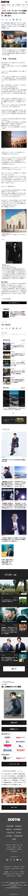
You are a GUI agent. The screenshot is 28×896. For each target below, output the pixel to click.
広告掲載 (6, 871)
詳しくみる (14, 807)
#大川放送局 (7, 324)
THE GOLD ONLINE (15, 868)
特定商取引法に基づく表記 (8, 873)
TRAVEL (14, 844)
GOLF (23, 4)
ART (18, 844)
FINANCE (19, 849)
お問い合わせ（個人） (20, 873)
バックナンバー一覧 (14, 764)
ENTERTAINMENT (11, 849)
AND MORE (14, 851)
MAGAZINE (18, 836)
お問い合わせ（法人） (11, 875)
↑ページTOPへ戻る (6, 298)
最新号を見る (14, 722)
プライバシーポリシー (14, 871)
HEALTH (9, 847)
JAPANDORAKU (16, 866)
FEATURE (10, 826)
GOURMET (18, 4)
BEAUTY (15, 847)
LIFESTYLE (11, 833)
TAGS (14, 839)
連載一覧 (14, 669)
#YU (3, 324)
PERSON (3, 4)
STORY (18, 833)
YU (3, 24)
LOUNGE (9, 836)
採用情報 (19, 875)
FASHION (8, 844)
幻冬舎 (21, 868)
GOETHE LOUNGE (7, 866)
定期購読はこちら (14, 729)
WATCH (9, 4)
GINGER (23, 866)
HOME (2, 332)
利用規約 (22, 871)
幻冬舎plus (7, 868)
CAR (13, 4)
